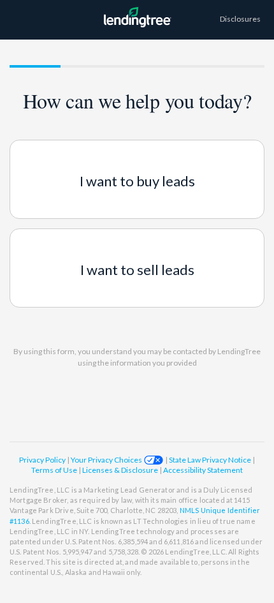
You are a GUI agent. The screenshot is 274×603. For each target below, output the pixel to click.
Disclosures (240, 19)
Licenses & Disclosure (120, 470)
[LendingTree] (137, 30)
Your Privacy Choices (107, 460)
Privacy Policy (43, 460)
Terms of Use (54, 470)
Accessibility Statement (203, 470)
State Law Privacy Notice (210, 460)
